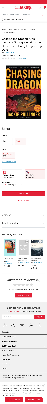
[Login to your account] (40, 8)
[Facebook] (13, 325)
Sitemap (4, 368)
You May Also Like (13, 234)
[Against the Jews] (10, 247)
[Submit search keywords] (42, 14)
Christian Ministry (10, 32)
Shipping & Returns (9, 341)
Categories (13, 30)
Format (4, 149)
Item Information (10, 223)
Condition (5, 135)
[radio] (7, 141)
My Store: (6, 19)
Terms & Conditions (8, 351)
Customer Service (9, 337)
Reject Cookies (34, 400)
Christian (32, 30)
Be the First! (22, 58)
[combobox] (23, 14)
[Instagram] (4, 325)
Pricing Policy (6, 359)
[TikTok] (39, 325)
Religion (23, 30)
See (9, 162)
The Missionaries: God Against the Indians (22, 259)
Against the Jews (8, 259)
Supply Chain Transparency (10, 355)
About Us (5, 332)
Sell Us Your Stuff (9, 346)
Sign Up (39, 317)
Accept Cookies (13, 400)
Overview (6, 215)
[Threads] (22, 325)
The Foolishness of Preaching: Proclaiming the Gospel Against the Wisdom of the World (37, 259)
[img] (8, 58)
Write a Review (24, 295)
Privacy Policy (6, 364)
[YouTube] (31, 325)
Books (4, 30)
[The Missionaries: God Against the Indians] (23, 247)
